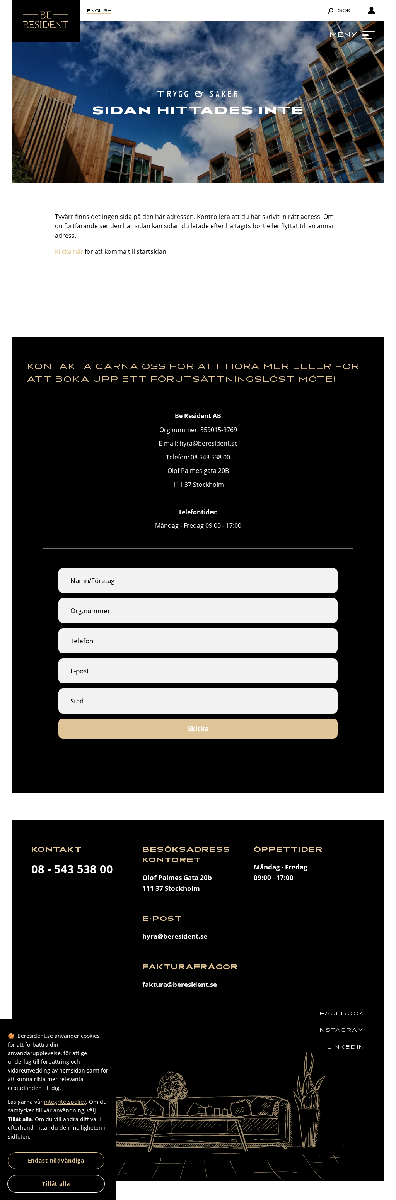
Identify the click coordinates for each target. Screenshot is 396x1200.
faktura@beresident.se (179, 984)
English (99, 10)
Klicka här (69, 251)
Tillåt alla (56, 1183)
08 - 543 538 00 (72, 869)
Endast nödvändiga (56, 1160)
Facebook (342, 1013)
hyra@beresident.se (174, 936)
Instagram (340, 1030)
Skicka (198, 728)
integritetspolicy (65, 1101)
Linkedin (346, 1047)
